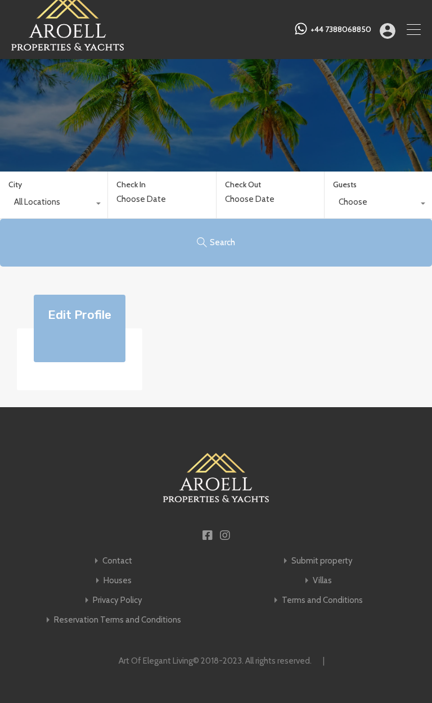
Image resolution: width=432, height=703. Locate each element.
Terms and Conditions (322, 600)
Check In (131, 185)
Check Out (243, 185)
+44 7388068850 (340, 29)
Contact (117, 561)
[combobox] (53, 204)
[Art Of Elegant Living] (67, 45)
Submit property (322, 561)
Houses (118, 580)
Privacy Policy (117, 600)
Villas (322, 580)
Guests (345, 184)
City (15, 184)
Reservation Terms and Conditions (117, 620)
